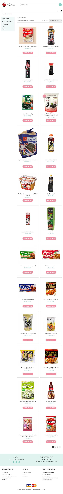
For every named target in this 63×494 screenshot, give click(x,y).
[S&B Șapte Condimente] (27, 218)
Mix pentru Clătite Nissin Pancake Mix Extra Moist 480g (28, 435)
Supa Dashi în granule (51, 333)
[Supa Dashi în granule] (51, 322)
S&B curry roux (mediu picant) (28, 265)
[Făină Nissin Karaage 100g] (51, 424)
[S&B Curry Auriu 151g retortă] (51, 288)
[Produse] (2, 11)
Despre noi (5, 472)
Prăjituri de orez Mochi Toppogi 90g (27, 46)
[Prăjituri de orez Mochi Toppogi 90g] (27, 35)
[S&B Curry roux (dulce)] (51, 254)
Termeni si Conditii (6, 474)
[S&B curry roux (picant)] (27, 288)
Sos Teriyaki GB (51, 194)
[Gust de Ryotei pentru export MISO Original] (27, 182)
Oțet (3, 26)
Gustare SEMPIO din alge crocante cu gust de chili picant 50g (51, 114)
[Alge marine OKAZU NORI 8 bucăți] (27, 143)
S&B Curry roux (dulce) (51, 265)
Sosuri (3, 29)
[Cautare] (60, 4)
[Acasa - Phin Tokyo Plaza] (9, 4)
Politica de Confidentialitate (9, 476)
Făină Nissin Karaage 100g (51, 435)
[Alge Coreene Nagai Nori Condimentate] (27, 356)
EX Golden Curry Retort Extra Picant (51, 368)
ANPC (24, 474)
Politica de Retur (27, 472)
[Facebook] (13, 462)
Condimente (5, 24)
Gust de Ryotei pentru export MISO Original (27, 194)
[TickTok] (16, 462)
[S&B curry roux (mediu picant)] (27, 254)
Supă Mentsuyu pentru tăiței (51, 46)
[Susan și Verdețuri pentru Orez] (27, 390)
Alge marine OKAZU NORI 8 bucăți (27, 160)
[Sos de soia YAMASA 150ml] (51, 69)
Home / (4, 14)
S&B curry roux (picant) (28, 299)
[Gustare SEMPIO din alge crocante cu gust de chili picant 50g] (51, 102)
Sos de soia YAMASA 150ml (51, 80)
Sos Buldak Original (28, 80)
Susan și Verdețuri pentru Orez (28, 401)
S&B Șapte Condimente (27, 232)
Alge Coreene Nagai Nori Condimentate (27, 368)
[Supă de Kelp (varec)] (51, 142)
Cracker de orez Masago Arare (28, 333)
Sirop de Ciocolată (51, 401)
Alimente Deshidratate (7, 21)
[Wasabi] (51, 218)
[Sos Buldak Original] (27, 69)
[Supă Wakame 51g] (27, 103)
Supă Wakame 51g (28, 114)
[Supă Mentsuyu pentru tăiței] (51, 35)
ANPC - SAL (25, 476)
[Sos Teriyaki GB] (51, 182)
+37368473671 (47, 459)
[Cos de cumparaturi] (61, 10)
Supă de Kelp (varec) (50, 160)
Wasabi (51, 232)
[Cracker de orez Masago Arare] (27, 322)
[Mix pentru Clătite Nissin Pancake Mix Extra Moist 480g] (27, 424)
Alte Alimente (5, 23)
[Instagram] (19, 462)
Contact (4, 479)
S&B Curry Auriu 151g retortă (51, 299)
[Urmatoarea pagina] (60, 447)
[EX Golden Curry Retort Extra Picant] (51, 356)
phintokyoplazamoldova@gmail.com (47, 461)
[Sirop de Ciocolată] (51, 390)
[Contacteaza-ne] (57, 10)
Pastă (3, 27)
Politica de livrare (6, 478)
